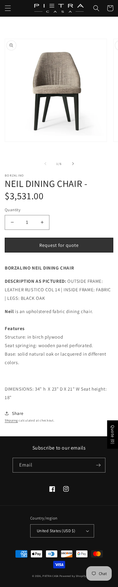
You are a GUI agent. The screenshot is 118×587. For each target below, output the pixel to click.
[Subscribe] (98, 465)
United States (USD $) (56, 530)
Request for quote (59, 245)
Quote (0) (112, 434)
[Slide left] (45, 164)
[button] (8, 8)
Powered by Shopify (72, 576)
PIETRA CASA (50, 576)
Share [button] (18, 413)
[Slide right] (73, 164)
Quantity (12, 209)
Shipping (11, 420)
